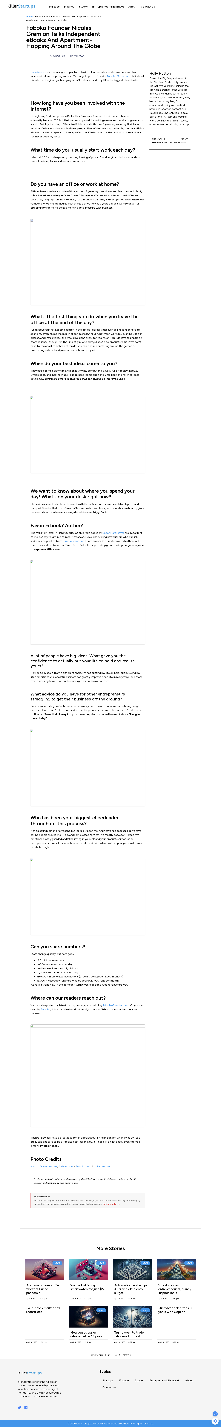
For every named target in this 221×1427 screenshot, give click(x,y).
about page (71, 1183)
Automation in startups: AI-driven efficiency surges (131, 1289)
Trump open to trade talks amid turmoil (129, 1334)
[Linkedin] (26, 1407)
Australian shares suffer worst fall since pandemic (43, 1289)
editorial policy (51, 1183)
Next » (127, 1355)
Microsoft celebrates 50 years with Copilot (175, 1310)
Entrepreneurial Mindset (108, 6)
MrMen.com (66, 1166)
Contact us (148, 6)
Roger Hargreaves (113, 533)
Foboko (45, 1009)
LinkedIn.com (102, 1166)
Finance (69, 6)
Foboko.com (38, 72)
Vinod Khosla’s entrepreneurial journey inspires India (174, 1289)
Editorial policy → (111, 1204)
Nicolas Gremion (117, 76)
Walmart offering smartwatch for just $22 (87, 1287)
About (132, 6)
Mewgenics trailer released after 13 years (86, 1334)
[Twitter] (19, 1407)
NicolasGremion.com (116, 1005)
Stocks (83, 6)
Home (29, 16)
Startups (54, 6)
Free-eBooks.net (74, 541)
